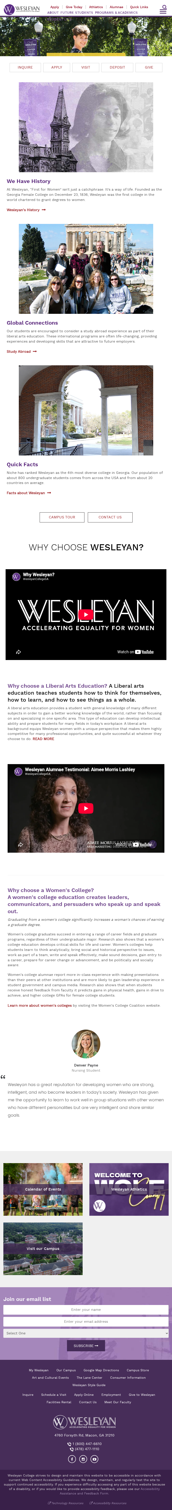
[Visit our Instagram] (83, 1459)
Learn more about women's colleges (40, 1006)
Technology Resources (67, 1503)
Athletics (96, 7)
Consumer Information (128, 1377)
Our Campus (66, 1370)
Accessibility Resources (109, 1503)
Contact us (110, 517)
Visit (85, 67)
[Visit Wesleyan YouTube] (94, 1459)
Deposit (117, 67)
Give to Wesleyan (142, 1394)
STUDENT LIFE (59, 19)
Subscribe (84, 1346)
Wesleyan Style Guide (88, 1385)
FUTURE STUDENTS (76, 13)
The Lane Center (89, 1377)
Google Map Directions (101, 1370)
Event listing (16, 1170)
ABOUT (53, 13)
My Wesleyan (39, 1370)
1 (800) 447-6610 (86, 1444)
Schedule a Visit (53, 1394)
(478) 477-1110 (86, 1449)
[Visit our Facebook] (72, 1459)
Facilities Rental (59, 1402)
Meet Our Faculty (117, 1402)
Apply (54, 7)
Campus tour (62, 517)
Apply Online (84, 1394)
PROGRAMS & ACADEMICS (116, 13)
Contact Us (88, 1402)
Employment (111, 1394)
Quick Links (139, 7)
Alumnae (116, 7)
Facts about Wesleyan (26, 493)
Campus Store (138, 1370)
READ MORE (43, 739)
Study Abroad (19, 352)
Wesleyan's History (23, 210)
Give (149, 67)
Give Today (74, 7)
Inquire (25, 67)
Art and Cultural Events (50, 1377)
